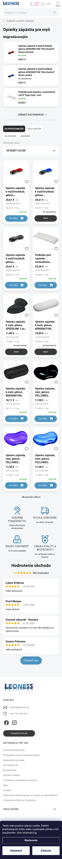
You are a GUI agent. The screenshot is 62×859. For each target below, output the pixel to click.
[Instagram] (14, 722)
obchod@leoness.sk (19, 707)
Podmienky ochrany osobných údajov (21, 755)
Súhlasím (46, 850)
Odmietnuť (16, 850)
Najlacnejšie (34, 129)
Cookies (7, 790)
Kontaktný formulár (19, 733)
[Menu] (58, 4)
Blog (5, 785)
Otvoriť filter (15, 150)
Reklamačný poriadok (13, 760)
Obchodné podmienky (14, 750)
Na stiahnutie (9, 770)
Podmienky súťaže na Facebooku (19, 800)
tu (35, 832)
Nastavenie (31, 840)
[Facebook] (6, 722)
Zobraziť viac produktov (31, 114)
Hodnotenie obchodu (31, 565)
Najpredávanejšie (14, 129)
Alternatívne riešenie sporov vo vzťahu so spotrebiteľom (30, 795)
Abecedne (25, 136)
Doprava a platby (11, 775)
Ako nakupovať (10, 765)
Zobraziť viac (31, 660)
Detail (45, 218)
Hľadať (55, 13)
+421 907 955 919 (19, 713)
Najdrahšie (10, 136)
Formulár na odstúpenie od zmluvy (20, 780)
